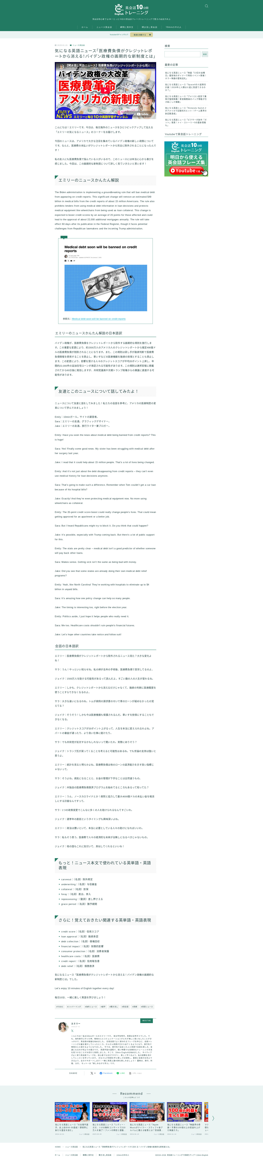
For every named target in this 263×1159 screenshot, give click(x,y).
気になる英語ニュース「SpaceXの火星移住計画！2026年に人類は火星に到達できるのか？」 (185, 87)
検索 (205, 54)
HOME (58, 1147)
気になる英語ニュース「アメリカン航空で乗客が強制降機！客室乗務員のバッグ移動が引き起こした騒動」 (186, 99)
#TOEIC (59, 1007)
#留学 (103, 1007)
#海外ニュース (91, 1007)
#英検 (134, 1007)
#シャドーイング (74, 1007)
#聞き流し (114, 1007)
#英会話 (125, 1007)
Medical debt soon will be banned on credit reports (99, 319)
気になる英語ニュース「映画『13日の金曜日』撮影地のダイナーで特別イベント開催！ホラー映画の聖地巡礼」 (186, 75)
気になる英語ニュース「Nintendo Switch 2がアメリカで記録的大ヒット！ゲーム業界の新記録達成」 (186, 111)
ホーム (85, 27)
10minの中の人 (173, 27)
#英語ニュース (147, 1007)
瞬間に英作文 (127, 27)
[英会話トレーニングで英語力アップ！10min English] (131, 9)
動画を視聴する (140, 35)
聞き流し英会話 (149, 27)
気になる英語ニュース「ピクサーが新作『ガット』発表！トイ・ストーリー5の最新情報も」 (186, 122)
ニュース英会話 (104, 27)
